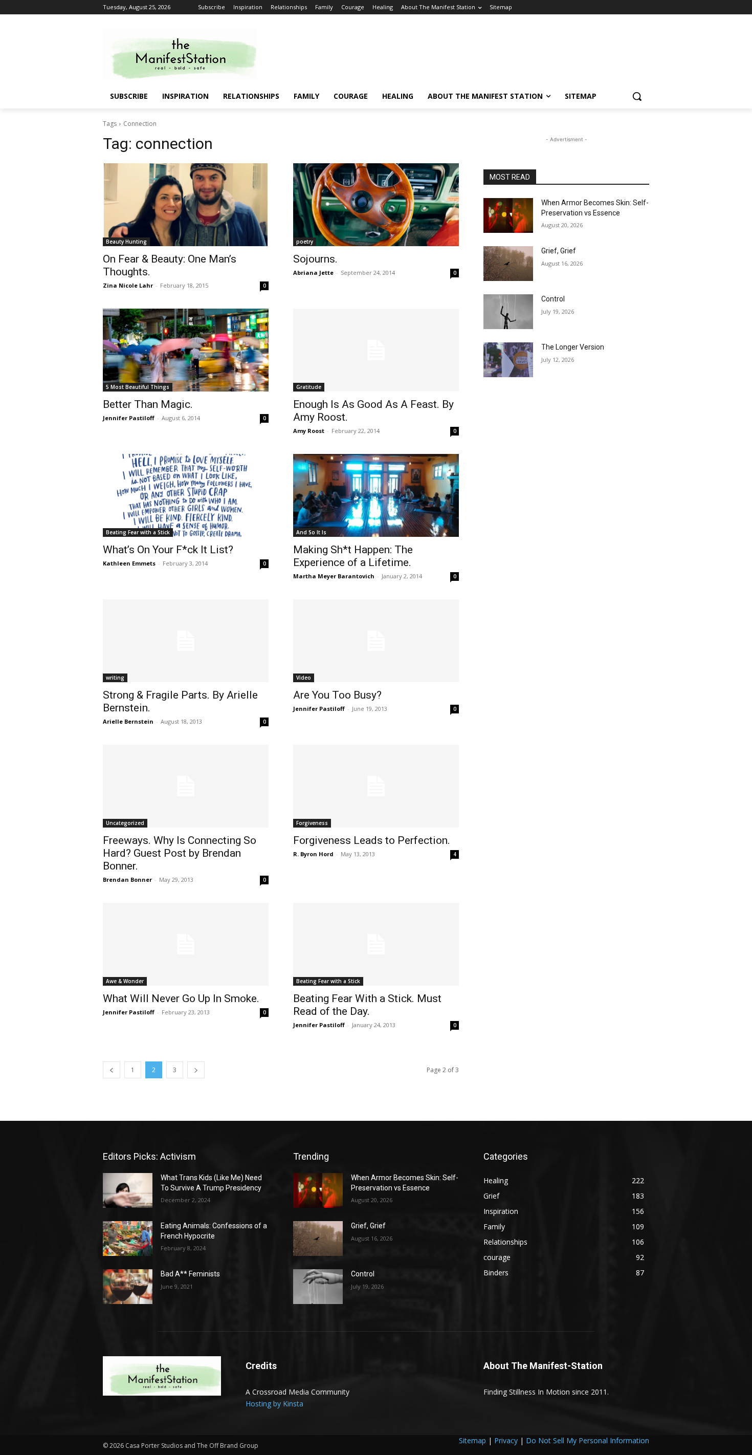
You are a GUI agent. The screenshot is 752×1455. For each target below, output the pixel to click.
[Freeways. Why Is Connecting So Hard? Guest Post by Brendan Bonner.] (186, 786)
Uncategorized (125, 823)
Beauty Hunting (126, 241)
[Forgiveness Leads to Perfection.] (376, 786)
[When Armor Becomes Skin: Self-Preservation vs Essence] (508, 215)
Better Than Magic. (148, 404)
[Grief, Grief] (508, 263)
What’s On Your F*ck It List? (168, 550)
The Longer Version (572, 347)
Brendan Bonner (127, 879)
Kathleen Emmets (129, 563)
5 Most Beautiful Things (137, 386)
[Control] (508, 311)
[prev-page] (111, 1069)
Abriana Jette (313, 272)
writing (115, 677)
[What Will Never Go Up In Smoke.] (186, 944)
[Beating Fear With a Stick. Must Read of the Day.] (376, 944)
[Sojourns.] (376, 204)
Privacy (506, 1440)
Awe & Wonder (125, 981)
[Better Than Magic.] (186, 350)
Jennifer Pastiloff (128, 418)
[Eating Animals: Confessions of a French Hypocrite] (127, 1238)
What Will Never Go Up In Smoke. (181, 998)
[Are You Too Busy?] (376, 640)
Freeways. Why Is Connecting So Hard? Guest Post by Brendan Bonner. (179, 853)
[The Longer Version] (508, 359)
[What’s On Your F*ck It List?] (186, 495)
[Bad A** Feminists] (127, 1286)
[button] (637, 96)
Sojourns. (315, 259)
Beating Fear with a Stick (138, 532)
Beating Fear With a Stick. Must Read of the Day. (367, 1004)
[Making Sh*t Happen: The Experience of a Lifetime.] (376, 495)
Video (303, 677)
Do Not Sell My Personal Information (587, 1440)
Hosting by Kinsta (274, 1403)
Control (553, 299)
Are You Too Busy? (337, 695)
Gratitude (308, 386)
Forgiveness (312, 823)
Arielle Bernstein (128, 721)
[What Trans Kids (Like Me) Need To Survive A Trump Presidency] (127, 1190)
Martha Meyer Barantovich (333, 576)
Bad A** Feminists (190, 1274)
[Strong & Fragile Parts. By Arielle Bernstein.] (186, 640)
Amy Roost (308, 431)
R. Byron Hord (313, 854)
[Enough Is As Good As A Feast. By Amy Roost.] (376, 350)
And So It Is (311, 532)
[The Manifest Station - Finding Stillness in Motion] (185, 54)
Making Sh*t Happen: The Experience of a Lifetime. (353, 556)
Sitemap (472, 1440)
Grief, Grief (558, 251)
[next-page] (196, 1069)
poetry (304, 241)
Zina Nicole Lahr (128, 285)
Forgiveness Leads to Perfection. (371, 840)
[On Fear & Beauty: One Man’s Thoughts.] (186, 204)
